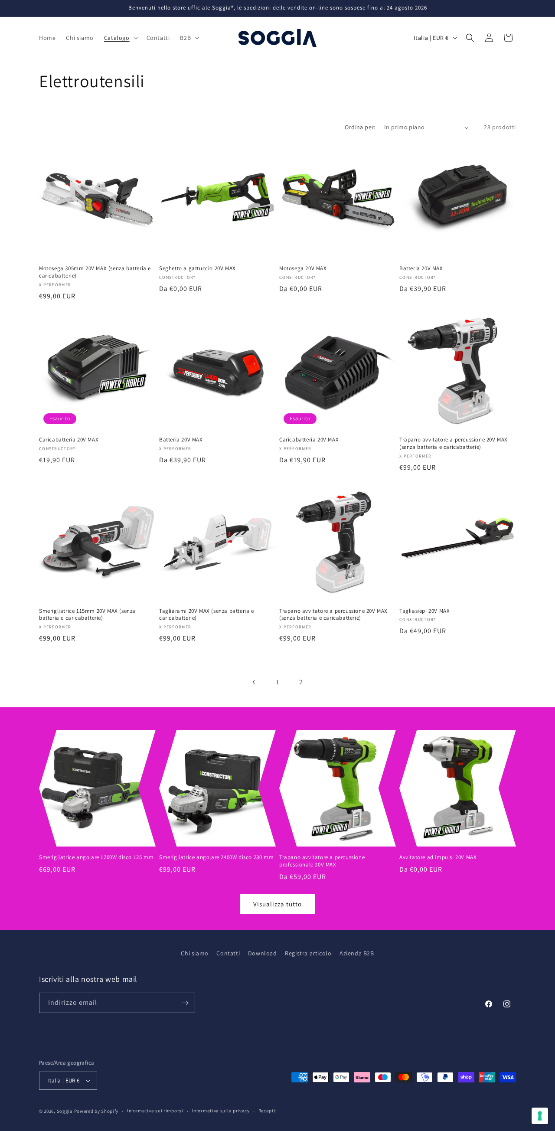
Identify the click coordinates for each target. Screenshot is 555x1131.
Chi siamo (194, 953)
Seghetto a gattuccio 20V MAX (197, 268)
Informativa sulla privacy (221, 1111)
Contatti (228, 953)
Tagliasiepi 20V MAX (424, 611)
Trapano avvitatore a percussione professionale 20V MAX (322, 861)
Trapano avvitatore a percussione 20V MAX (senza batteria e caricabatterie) (453, 443)
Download (262, 953)
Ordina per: (360, 127)
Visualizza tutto (277, 904)
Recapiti (268, 1111)
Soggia (65, 1111)
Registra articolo (308, 953)
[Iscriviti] (185, 1003)
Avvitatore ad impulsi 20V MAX (438, 857)
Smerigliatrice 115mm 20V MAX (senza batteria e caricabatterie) (87, 615)
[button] (120, 38)
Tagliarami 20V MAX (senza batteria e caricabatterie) (206, 615)
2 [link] (301, 681)
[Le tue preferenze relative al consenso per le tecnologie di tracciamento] (540, 1116)
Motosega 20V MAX (303, 268)
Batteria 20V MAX (421, 268)
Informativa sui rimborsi (155, 1111)
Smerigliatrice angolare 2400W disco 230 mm (216, 857)
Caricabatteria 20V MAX (68, 439)
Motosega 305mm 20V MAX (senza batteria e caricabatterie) (95, 272)
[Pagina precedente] (254, 682)
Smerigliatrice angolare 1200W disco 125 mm (96, 857)
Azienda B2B (357, 953)
